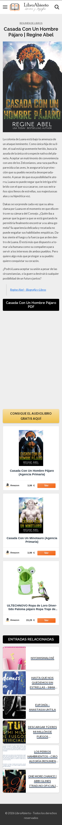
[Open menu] (5, 7)
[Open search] (57, 7)
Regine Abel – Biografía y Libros (28, 289)
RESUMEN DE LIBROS (31, 23)
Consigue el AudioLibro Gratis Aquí (31, 416)
